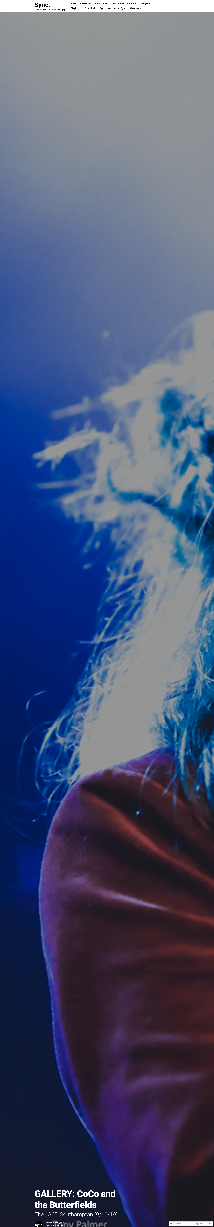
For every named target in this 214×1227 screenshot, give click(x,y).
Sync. (42, 5)
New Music (85, 3)
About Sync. (120, 8)
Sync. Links (91, 8)
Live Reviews (57, 1225)
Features (117, 3)
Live (96, 3)
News (73, 3)
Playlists (146, 3)
